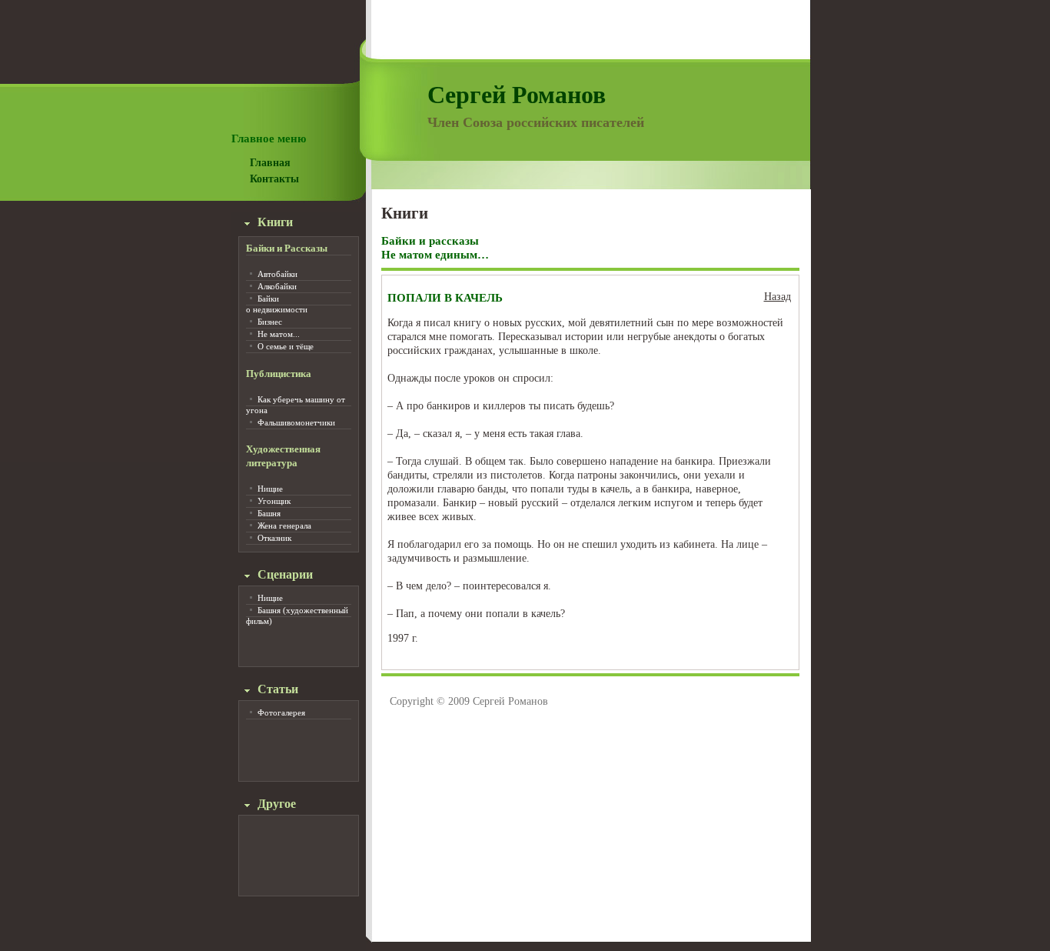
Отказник (274, 537)
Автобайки (277, 274)
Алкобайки (277, 286)
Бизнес (270, 321)
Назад (777, 296)
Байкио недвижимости (276, 304)
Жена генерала (284, 525)
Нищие (270, 488)
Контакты (274, 179)
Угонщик (274, 501)
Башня (269, 513)
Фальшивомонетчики (296, 422)
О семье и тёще (286, 346)
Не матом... (279, 334)
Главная (270, 163)
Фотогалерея (281, 712)
